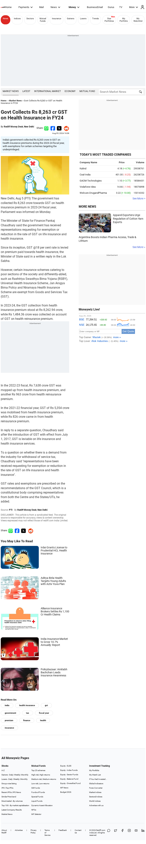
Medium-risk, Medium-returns (43, 779)
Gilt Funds (35, 788)
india (7, 705)
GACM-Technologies (91, 180)
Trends (95, 18)
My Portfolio (124, 19)
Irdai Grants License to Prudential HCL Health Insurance (54, 550)
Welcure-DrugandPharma (93, 192)
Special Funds (37, 796)
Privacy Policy (33, 831)
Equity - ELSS (65, 766)
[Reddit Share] (65, 127)
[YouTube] (136, 832)
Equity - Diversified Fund (70, 783)
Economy (70, 91)
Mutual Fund (87, 91)
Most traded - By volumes (12, 801)
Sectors (30, 18)
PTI (11, 510)
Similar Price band (9, 796)
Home (8, 7)
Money (72, 7)
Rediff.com (100, 830)
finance (26, 720)
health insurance (27, 705)
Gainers (70, 18)
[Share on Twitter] (59, 127)
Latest (26, 91)
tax (27, 713)
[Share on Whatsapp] (46, 127)
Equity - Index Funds (69, 770)
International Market (47, 91)
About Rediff (4, 831)
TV (120, 7)
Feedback (63, 830)
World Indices (95, 801)
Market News (11, 91)
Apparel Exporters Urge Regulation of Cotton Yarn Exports (128, 219)
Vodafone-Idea (88, 186)
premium (9, 720)
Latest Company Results (12, 810)
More (132, 7)
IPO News (17, 792)
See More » (139, 247)
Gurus (111, 7)
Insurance (56, 18)
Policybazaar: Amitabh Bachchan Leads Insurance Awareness (54, 672)
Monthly (24, 775)
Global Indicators (96, 783)
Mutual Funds (43, 19)
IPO (3, 788)
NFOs (33, 810)
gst (46, 705)
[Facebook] (122, 832)
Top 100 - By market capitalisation (15, 805)
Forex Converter (95, 788)
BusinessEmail (95, 7)
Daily (11, 775)
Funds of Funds (38, 792)
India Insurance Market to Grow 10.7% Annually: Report (54, 641)
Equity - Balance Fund (69, 779)
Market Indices (95, 792)
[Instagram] (129, 832)
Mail (41, 7)
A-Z (3, 770)
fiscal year (44, 713)
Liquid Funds (36, 801)
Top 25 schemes (38, 770)
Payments (23, 7)
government (10, 713)
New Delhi (29, 126)
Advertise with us (96, 805)
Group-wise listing (9, 783)
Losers (83, 18)
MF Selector (36, 814)
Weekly (17, 775)
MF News (64, 787)
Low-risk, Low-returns (40, 783)
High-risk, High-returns (40, 775)
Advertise (19, 830)
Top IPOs (9, 788)
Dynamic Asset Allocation (42, 805)
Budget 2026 (65, 792)
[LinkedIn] (142, 832)
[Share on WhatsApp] (108, 832)
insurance (9, 728)
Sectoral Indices (95, 796)
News (54, 7)
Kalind (83, 168)
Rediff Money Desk (13, 126)
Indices (17, 18)
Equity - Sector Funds (69, 774)
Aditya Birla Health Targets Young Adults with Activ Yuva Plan (53, 581)
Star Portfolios (109, 19)
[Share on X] (115, 832)
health (43, 720)
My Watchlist (138, 19)
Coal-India (85, 174)
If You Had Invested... (98, 779)
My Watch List (95, 775)
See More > (139, 198)
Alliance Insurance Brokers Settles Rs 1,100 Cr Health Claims (55, 611)
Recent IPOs (7, 792)
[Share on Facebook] (52, 127)
